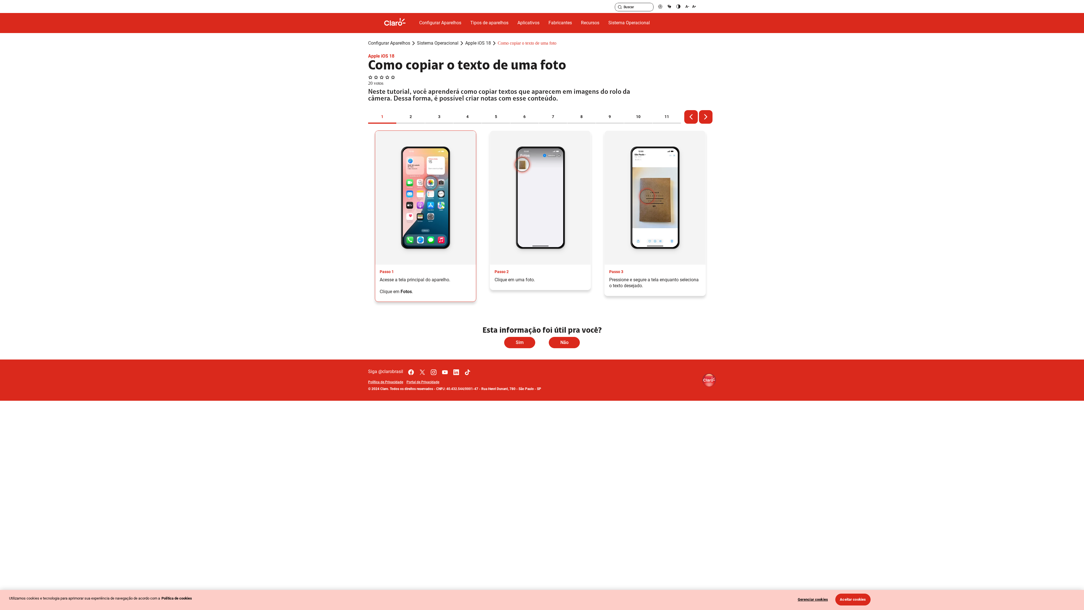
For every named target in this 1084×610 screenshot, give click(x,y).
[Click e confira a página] (399, 23)
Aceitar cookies (853, 599)
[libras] (669, 6)
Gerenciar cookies (813, 599)
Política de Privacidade (385, 382)
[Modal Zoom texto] (691, 6)
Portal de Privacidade (422, 382)
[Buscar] (620, 7)
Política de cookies (176, 598)
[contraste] (678, 6)
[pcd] (660, 6)
